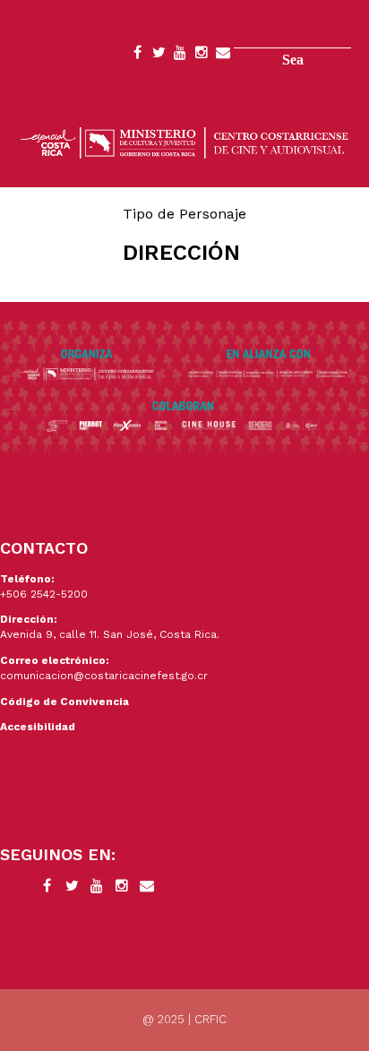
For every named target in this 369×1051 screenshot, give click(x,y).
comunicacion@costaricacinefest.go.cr (104, 675)
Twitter (158, 55)
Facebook (137, 55)
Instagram (201, 55)
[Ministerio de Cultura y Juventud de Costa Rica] (184, 142)
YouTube (180, 55)
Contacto (223, 55)
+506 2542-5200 (44, 594)
